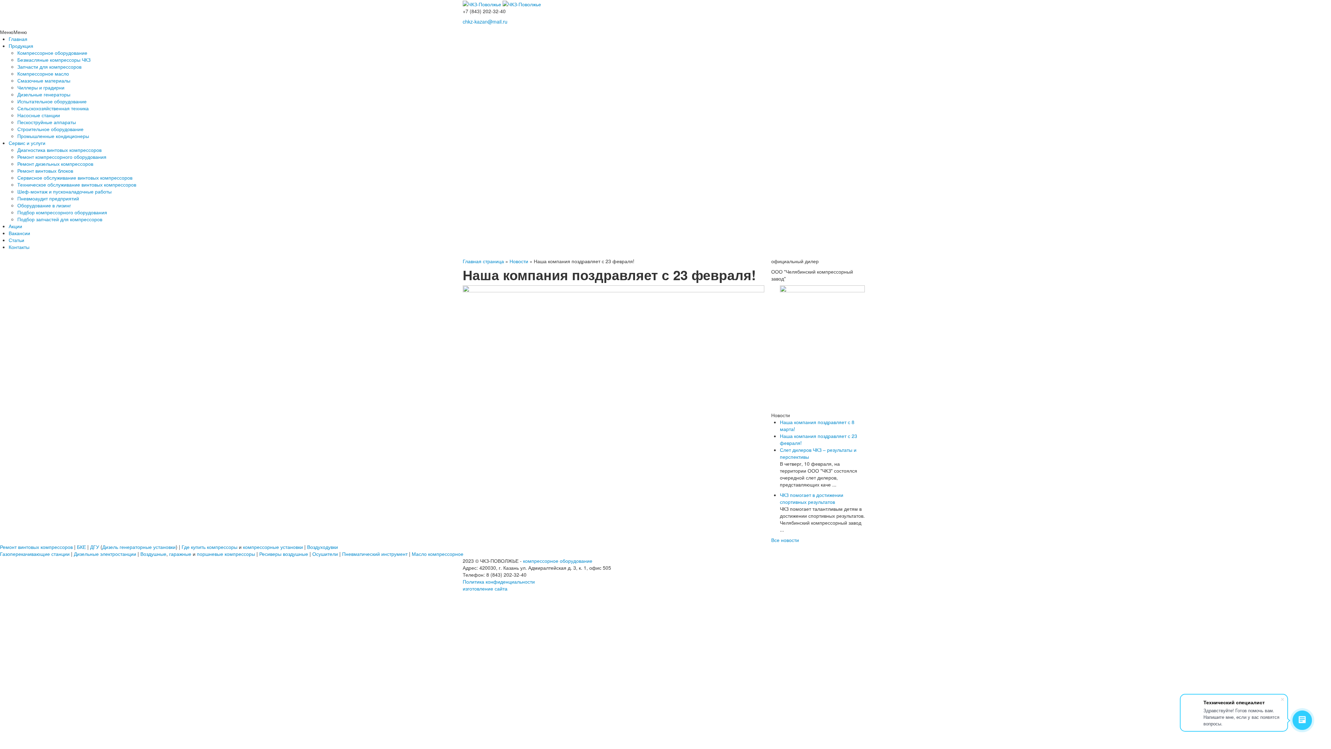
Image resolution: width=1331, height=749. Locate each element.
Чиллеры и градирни (40, 87)
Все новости (785, 539)
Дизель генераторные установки (139, 546)
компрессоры (222, 546)
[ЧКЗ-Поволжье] (483, 3)
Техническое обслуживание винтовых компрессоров (76, 184)
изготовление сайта (485, 588)
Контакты (19, 246)
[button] (13, 31)
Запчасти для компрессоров (49, 66)
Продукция (21, 45)
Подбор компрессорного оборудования (62, 212)
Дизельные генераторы (43, 94)
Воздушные (153, 553)
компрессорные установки (273, 546)
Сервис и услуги (27, 142)
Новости (519, 261)
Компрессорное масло (43, 73)
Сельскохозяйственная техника (53, 108)
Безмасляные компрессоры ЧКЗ (53, 59)
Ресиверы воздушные (283, 553)
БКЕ (81, 546)
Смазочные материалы (43, 80)
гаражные (180, 553)
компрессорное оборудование (557, 560)
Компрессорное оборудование (52, 52)
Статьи (16, 239)
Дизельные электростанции (105, 553)
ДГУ (94, 546)
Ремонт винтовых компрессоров (36, 546)
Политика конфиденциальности (499, 581)
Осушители (325, 553)
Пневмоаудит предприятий (48, 198)
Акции (15, 226)
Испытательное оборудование (52, 101)
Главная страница (483, 261)
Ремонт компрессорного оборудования (61, 156)
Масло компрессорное (437, 553)
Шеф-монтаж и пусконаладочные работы (64, 191)
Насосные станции (38, 115)
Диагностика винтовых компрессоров (59, 149)
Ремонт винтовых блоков (45, 170)
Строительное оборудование (50, 129)
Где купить (194, 546)
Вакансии (19, 233)
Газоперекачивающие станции (35, 553)
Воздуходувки (322, 546)
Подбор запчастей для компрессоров (59, 219)
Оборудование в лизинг (44, 205)
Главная (18, 38)
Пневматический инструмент (375, 553)
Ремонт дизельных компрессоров (55, 163)
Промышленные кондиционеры (53, 135)
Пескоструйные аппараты (46, 122)
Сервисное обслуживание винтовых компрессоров (74, 177)
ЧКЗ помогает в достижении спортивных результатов (811, 498)
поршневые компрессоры (226, 553)
